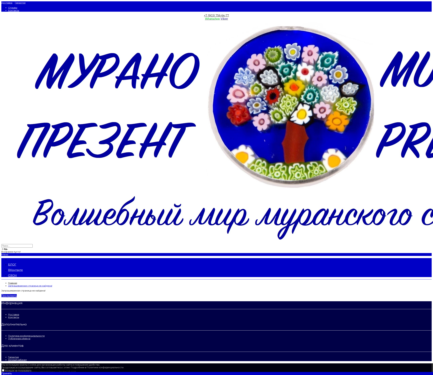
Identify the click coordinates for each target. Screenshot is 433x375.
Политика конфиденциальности (26, 335)
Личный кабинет (17, 359)
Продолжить (9, 295)
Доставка (6, 2)
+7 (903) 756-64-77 (216, 15)
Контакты (13, 10)
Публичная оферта (19, 338)
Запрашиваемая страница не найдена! (30, 285)
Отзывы (12, 7)
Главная (12, 283)
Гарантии (20, 2)
